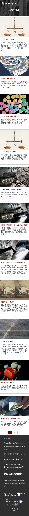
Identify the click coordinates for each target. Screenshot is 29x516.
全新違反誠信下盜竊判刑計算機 (11, 189)
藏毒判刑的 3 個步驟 (7, 302)
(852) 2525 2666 (10, 459)
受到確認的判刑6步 (7, 341)
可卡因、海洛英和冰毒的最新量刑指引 (13, 262)
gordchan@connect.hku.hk (14, 467)
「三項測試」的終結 (7, 39)
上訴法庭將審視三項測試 (9, 152)
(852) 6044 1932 (10, 464)
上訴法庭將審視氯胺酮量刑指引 (11, 116)
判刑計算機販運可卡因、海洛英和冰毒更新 (14, 225)
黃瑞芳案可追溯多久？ (8, 78)
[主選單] (25, 4)
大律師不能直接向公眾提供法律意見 (13, 483)
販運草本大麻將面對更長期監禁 (11, 418)
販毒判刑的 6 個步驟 (7, 383)
